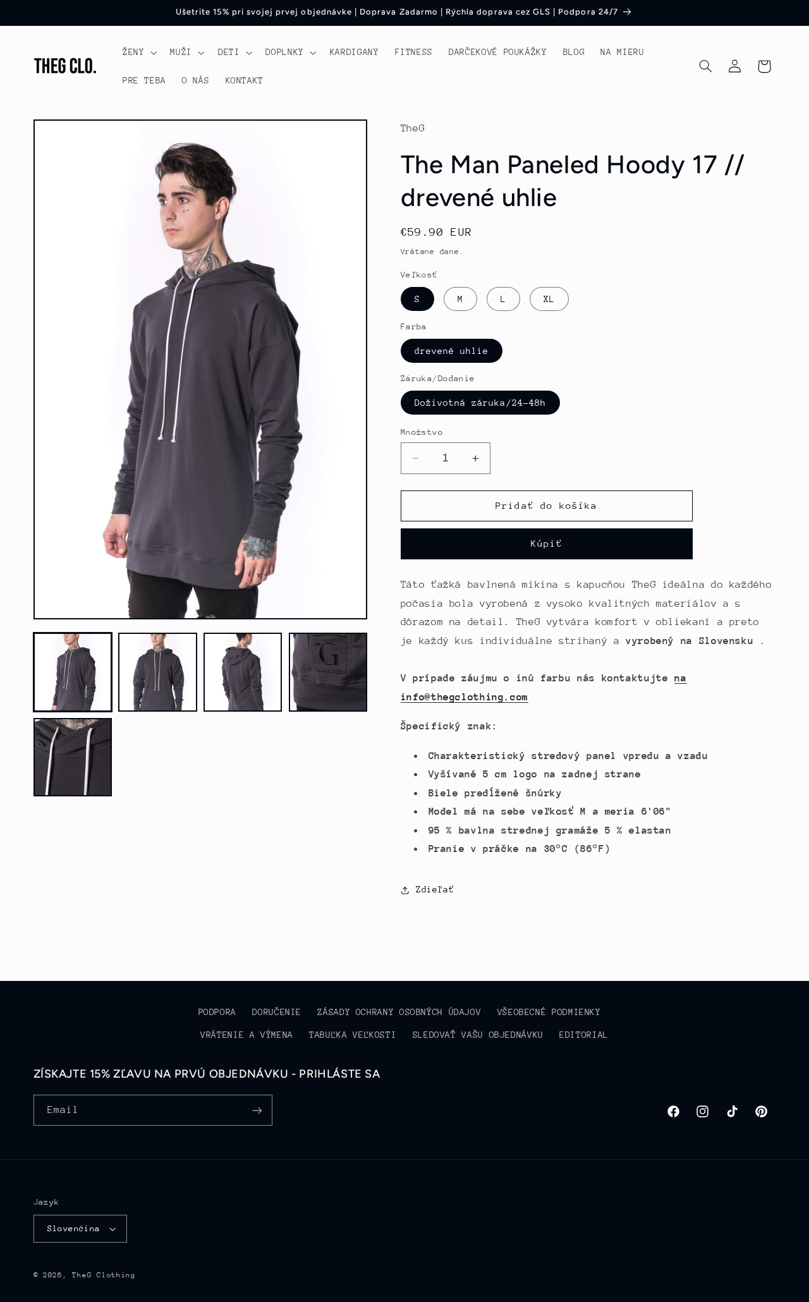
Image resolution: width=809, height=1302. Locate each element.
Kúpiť (547, 543)
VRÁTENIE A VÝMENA (246, 1035)
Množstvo (422, 432)
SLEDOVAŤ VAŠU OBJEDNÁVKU (478, 1035)
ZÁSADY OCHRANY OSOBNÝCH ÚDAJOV (399, 1012)
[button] (138, 52)
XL (549, 299)
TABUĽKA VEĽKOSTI (352, 1035)
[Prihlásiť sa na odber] (256, 1110)
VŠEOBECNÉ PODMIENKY (549, 1012)
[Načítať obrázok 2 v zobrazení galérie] (157, 672)
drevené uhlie (452, 351)
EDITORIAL (584, 1035)
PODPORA (217, 1012)
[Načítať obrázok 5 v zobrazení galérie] (72, 757)
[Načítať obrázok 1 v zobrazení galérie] (72, 672)
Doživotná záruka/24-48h (480, 403)
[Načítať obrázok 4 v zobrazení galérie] (328, 672)
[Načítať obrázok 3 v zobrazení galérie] (243, 672)
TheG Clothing (104, 1275)
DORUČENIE (276, 1012)
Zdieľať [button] (435, 890)
